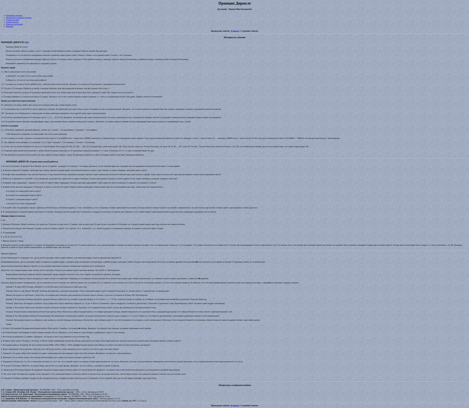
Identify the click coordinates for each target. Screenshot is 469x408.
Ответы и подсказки (14, 24)
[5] (26, 42)
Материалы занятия (14, 15)
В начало (235, 31)
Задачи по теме (12, 22)
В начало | (235, 405)
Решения (9, 26)
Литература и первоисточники (19, 18)
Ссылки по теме (12, 20)
